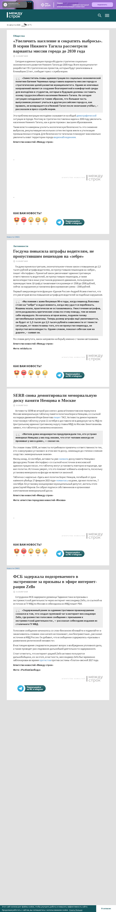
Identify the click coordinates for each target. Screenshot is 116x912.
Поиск (99, 15)
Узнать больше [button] (75, 910)
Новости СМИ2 (13, 237)
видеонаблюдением (65, 137)
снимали (63, 458)
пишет (57, 417)
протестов (45, 660)
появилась (62, 480)
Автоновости (20, 246)
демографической (86, 115)
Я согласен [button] (106, 908)
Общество (19, 35)
